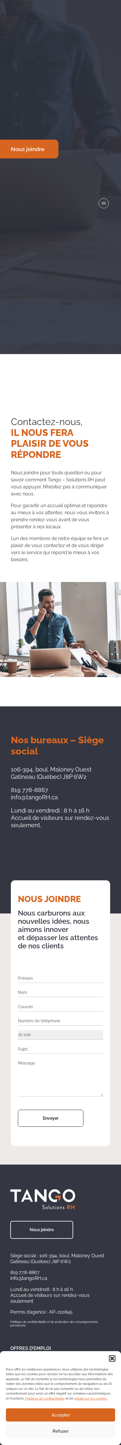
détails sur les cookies (90, 1398)
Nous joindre (42, 1229)
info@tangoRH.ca (28, 1278)
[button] (112, 1358)
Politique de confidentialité (45, 1398)
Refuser (60, 1431)
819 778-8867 (25, 1272)
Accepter (60, 1415)
